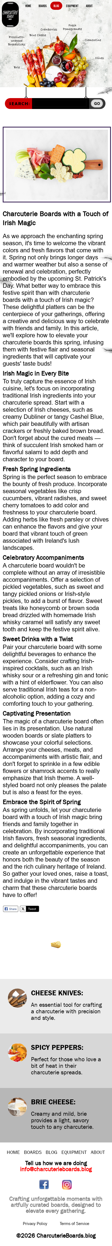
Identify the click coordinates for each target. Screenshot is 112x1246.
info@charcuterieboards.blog (56, 1169)
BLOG (51, 1152)
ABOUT (98, 1152)
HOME (13, 1152)
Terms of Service (74, 1223)
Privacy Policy (35, 1223)
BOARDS (33, 1152)
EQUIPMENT (74, 1152)
